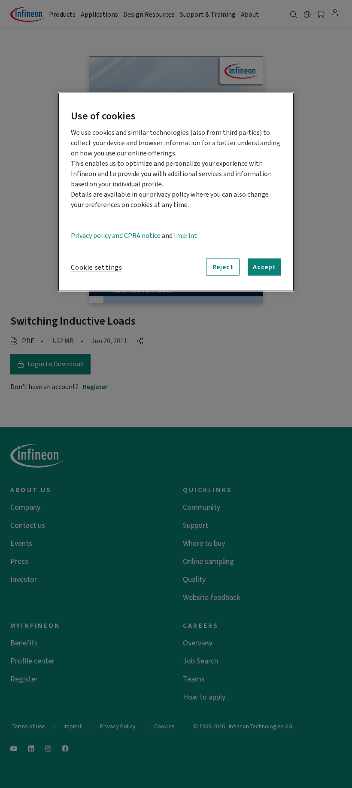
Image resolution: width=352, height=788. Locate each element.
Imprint (185, 235)
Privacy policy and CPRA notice (116, 235)
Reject (223, 267)
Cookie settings (96, 267)
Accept (264, 267)
